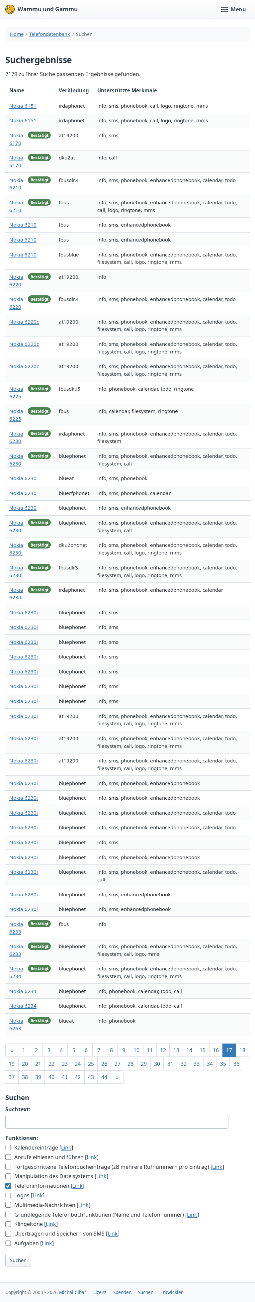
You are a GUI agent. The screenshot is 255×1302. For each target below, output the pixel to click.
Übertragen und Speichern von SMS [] (66, 1233)
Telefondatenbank (49, 34)
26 (104, 1063)
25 (91, 1063)
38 (25, 1077)
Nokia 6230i (23, 612)
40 (51, 1077)
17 (229, 1050)
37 (12, 1077)
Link (66, 1147)
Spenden (122, 1292)
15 (203, 1050)
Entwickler (171, 1292)
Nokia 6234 (23, 991)
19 (12, 1063)
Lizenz (99, 1292)
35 (223, 1063)
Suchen (18, 1260)
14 (189, 1050)
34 (210, 1063)
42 (78, 1077)
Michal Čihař (72, 1292)
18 (242, 1050)
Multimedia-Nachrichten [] (51, 1205)
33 (197, 1063)
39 (38, 1077)
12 (163, 1050)
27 (118, 1063)
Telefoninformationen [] (48, 1185)
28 (130, 1063)
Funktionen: (21, 1138)
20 (25, 1063)
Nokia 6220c (24, 321)
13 (176, 1050)
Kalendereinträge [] (43, 1147)
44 (104, 1077)
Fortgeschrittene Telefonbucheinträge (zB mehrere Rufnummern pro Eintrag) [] (118, 1166)
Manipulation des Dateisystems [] (60, 1176)
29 (144, 1063)
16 (216, 1050)
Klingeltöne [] (35, 1224)
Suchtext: (18, 1109)
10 (136, 1050)
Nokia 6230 (23, 478)
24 (78, 1063)
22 (51, 1063)
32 (184, 1063)
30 (157, 1063)
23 (65, 1063)
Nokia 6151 (23, 105)
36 (236, 1063)
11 (150, 1050)
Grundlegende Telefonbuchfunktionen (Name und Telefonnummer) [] (106, 1214)
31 (170, 1063)
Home (17, 34)
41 (65, 1077)
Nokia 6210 (23, 224)
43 (91, 1077)
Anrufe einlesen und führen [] (56, 1157)
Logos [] (28, 1195)
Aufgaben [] (33, 1243)
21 (38, 1063)
